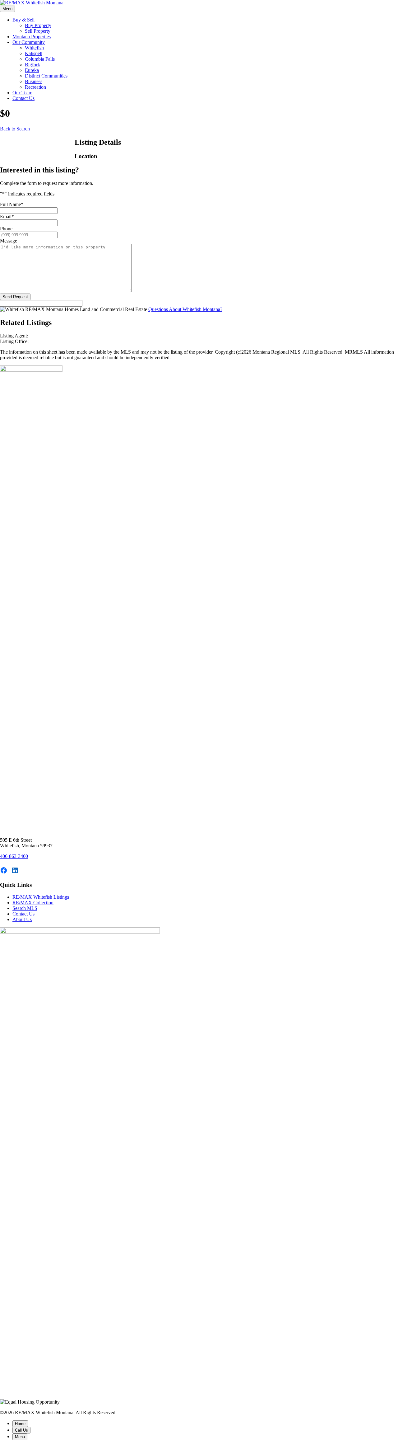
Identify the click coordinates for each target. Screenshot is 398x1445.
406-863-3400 (14, 856)
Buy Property (38, 25)
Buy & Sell (23, 19)
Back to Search (15, 128)
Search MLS (24, 908)
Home (20, 1423)
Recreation (35, 87)
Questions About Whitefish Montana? (185, 309)
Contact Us (23, 98)
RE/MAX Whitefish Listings (40, 897)
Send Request (15, 296)
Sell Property (37, 31)
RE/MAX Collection (32, 902)
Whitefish (34, 47)
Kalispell (33, 53)
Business (33, 81)
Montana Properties (31, 36)
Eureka (32, 70)
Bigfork (32, 64)
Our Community (28, 42)
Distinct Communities (46, 75)
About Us (22, 919)
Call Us (21, 1430)
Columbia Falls (40, 59)
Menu (7, 9)
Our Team (22, 92)
